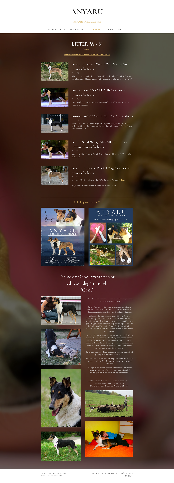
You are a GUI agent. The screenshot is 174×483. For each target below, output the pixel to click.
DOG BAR (128, 476)
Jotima (121, 180)
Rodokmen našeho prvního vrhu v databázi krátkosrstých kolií (87, 55)
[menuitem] (53, 29)
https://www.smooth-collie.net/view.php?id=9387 (109, 386)
